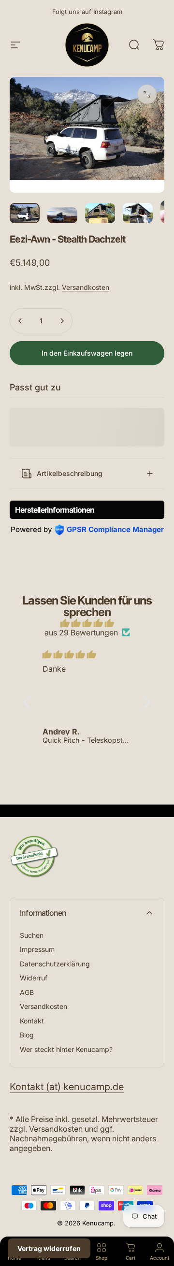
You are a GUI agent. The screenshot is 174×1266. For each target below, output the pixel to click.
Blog (27, 1035)
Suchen (32, 935)
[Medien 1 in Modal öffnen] (147, 94)
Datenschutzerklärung (55, 964)
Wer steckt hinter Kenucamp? (66, 1049)
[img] (87, 623)
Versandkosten (85, 287)
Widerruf (33, 978)
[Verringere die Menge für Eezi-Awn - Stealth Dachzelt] (20, 321)
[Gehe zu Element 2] (62, 215)
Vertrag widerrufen (49, 1248)
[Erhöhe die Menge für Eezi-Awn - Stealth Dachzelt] (62, 321)
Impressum (37, 949)
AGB (27, 992)
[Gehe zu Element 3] (100, 213)
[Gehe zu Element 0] (25, 213)
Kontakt (32, 1021)
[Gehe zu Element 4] (138, 213)
